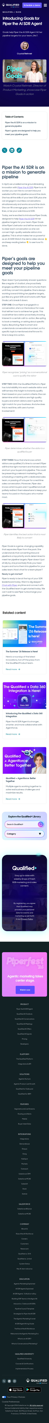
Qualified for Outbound (24, 1089)
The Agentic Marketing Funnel (24, 1319)
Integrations (24, 1139)
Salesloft (24, 1184)
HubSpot (24, 1159)
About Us (24, 1229)
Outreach (24, 1169)
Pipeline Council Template (24, 1309)
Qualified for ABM (24, 1094)
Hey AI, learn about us (24, 1269)
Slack (24, 1189)
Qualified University (24, 1359)
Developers (24, 1044)
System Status (24, 1264)
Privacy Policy (27, 919)
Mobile (24, 1119)
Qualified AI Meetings (24, 1024)
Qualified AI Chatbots (24, 1014)
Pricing (24, 1039)
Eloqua (24, 1149)
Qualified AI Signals (24, 1034)
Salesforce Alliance (24, 1209)
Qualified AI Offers (24, 1029)
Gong (24, 1154)
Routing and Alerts (24, 1114)
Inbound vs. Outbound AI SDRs (25, 1304)
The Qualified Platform (24, 1059)
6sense (24, 1194)
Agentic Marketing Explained (24, 1284)
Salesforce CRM (24, 1174)
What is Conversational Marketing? (24, 1344)
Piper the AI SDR (25, 187)
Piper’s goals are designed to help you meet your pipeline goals (23, 132)
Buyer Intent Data (24, 1124)
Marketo (24, 1164)
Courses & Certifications (24, 1364)
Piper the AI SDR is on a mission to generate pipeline (20, 124)
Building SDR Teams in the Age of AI (24, 1299)
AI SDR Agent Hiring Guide (24, 1324)
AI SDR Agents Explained (24, 1289)
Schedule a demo (32, 5)
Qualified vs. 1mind (25, 1259)
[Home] (10, 5)
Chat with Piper (9, 585)
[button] (45, 5)
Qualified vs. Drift (24, 1254)
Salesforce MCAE (24, 1179)
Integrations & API (24, 1064)
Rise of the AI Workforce (24, 1234)
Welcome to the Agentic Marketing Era (24, 1334)
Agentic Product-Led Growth (24, 1084)
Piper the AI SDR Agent (24, 1009)
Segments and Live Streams (24, 1109)
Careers (24, 1239)
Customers (25, 1244)
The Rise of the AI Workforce (24, 1329)
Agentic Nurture (24, 1079)
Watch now (25, 990)
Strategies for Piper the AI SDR (24, 1314)
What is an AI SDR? (24, 1339)
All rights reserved (36, 1405)
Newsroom (25, 1249)
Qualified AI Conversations (24, 1019)
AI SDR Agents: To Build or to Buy (24, 1294)
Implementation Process (24, 1369)
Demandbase (24, 1144)
